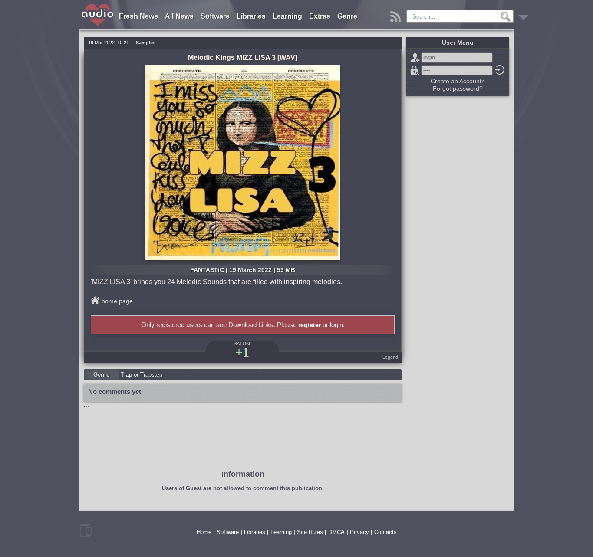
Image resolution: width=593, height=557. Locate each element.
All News (179, 16)
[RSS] (396, 14)
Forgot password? (415, 70)
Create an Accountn (458, 81)
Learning (287, 16)
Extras (319, 16)
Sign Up (415, 57)
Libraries (251, 16)
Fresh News (138, 16)
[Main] (97, 5)
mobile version (85, 530)
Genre (347, 16)
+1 (242, 352)
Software (215, 16)
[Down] (524, 14)
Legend (390, 357)
